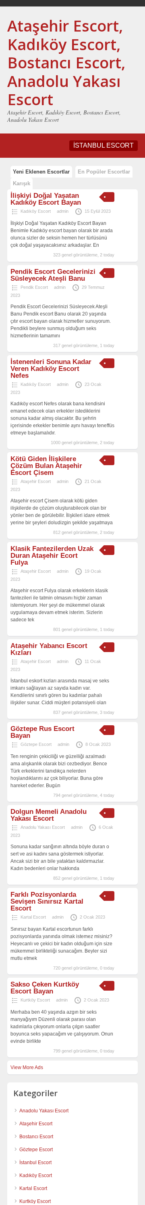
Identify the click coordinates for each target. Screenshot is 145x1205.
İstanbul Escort (35, 1162)
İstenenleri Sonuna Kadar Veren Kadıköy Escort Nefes (50, 368)
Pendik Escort (34, 287)
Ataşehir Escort (36, 481)
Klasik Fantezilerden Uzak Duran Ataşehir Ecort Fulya (51, 555)
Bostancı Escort (36, 1136)
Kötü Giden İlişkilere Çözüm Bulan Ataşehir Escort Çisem (46, 465)
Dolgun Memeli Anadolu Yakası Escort (48, 815)
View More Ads (26, 1067)
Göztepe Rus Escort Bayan (42, 732)
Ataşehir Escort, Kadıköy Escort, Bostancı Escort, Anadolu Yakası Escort (66, 62)
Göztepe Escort (36, 744)
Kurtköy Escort (35, 999)
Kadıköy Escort (36, 211)
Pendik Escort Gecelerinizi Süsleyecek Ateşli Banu (52, 275)
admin (62, 211)
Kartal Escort (33, 917)
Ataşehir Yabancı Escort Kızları (48, 649)
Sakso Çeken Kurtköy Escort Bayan (44, 988)
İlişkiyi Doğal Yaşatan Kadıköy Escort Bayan (45, 199)
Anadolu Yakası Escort (43, 827)
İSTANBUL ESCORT (103, 145)
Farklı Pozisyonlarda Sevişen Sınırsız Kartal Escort (46, 901)
